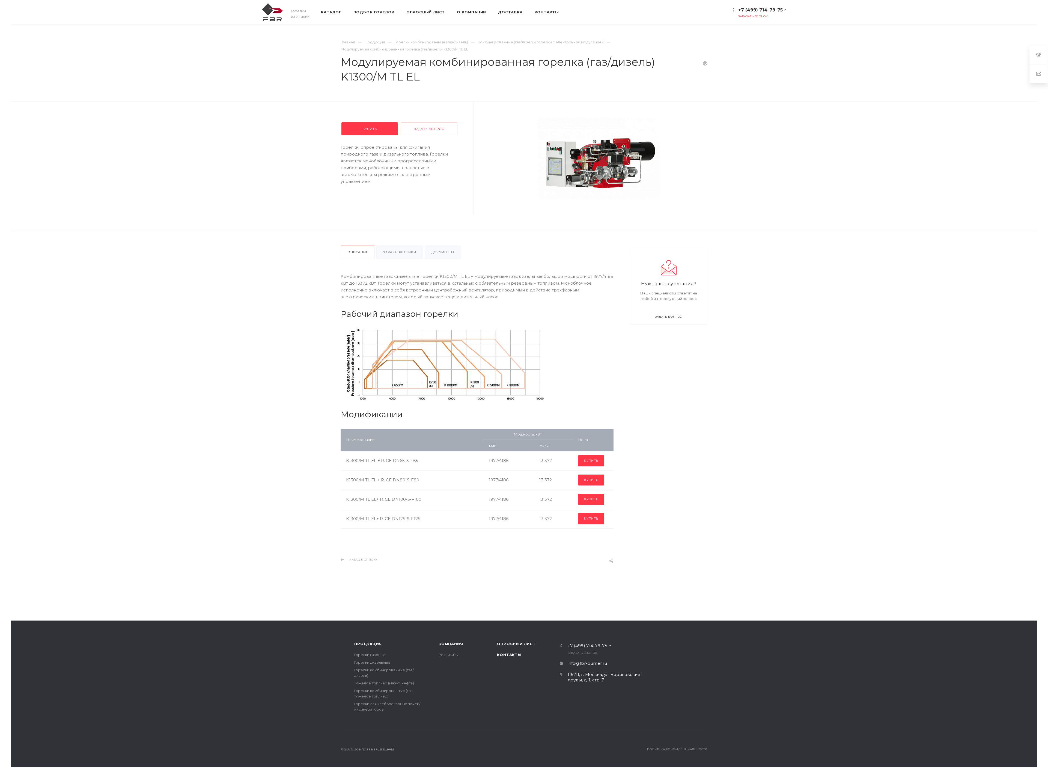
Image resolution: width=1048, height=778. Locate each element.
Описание (357, 252)
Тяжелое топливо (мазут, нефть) (384, 683)
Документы (442, 252)
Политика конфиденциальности (677, 749)
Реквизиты (448, 654)
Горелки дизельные (372, 662)
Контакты (509, 654)
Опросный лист (516, 644)
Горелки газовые (370, 654)
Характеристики (399, 252)
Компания (451, 644)
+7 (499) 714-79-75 (760, 10)
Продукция (368, 644)
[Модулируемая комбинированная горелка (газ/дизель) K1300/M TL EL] (598, 158)
